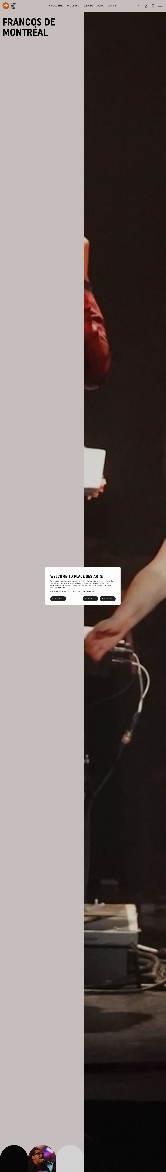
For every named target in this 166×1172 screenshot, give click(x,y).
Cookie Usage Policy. (85, 591)
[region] (83, 586)
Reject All (90, 599)
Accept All (108, 599)
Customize (58, 599)
